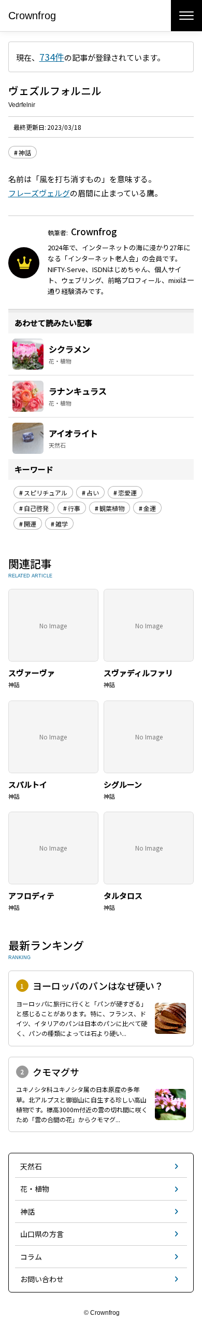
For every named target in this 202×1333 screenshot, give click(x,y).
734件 (51, 56)
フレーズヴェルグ (39, 192)
